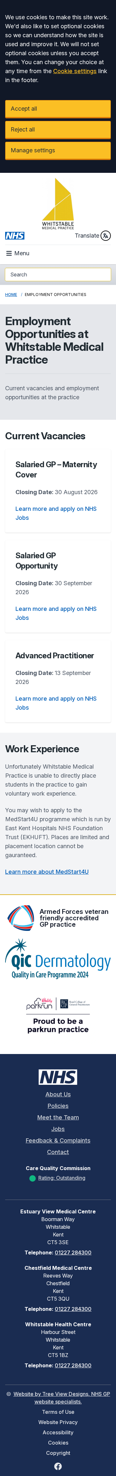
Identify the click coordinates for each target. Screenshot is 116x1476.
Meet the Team (58, 1117)
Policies (58, 1105)
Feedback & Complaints (58, 1140)
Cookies (58, 1442)
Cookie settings (75, 71)
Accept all (24, 108)
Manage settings (33, 150)
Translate (87, 235)
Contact (58, 1152)
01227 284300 (73, 1252)
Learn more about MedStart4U (47, 871)
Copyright (58, 1453)
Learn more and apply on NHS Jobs (56, 513)
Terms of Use (58, 1412)
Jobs (58, 1129)
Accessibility (58, 1432)
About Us (58, 1094)
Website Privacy (58, 1422)
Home (11, 294)
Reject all (23, 129)
